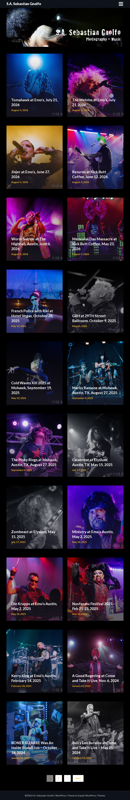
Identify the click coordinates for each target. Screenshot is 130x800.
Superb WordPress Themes (91, 795)
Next (78, 778)
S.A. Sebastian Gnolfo (23, 4)
